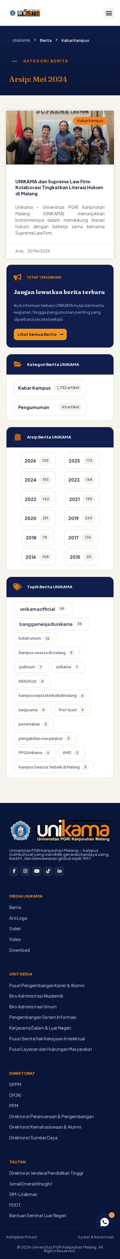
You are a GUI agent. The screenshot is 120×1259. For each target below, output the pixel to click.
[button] (109, 13)
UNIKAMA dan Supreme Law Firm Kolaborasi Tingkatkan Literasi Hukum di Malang (59, 187)
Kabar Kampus (75, 40)
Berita (46, 40)
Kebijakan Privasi (21, 1236)
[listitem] (38, 460)
